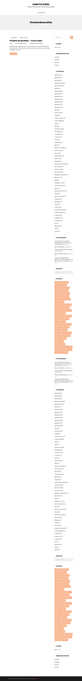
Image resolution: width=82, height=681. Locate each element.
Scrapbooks (57, 215)
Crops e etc (57, 137)
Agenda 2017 (58, 75)
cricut (58, 299)
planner (58, 335)
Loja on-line (41, 12)
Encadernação (14, 37)
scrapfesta (57, 220)
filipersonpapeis (60, 313)
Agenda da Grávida (59, 83)
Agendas (57, 88)
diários (56, 145)
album (65, 282)
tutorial (58, 352)
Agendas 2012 (58, 96)
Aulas (56, 123)
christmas (58, 296)
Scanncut (57, 207)
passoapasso (66, 332)
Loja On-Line (57, 47)
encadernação (60, 310)
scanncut (66, 335)
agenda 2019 (57, 77)
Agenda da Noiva (58, 85)
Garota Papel (41, 4)
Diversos (57, 153)
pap (57, 330)
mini (69, 324)
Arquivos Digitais (58, 121)
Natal (56, 180)
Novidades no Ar (58, 183)
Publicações (57, 199)
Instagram (57, 59)
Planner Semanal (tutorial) (61, 253)
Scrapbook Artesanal (60, 210)
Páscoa (56, 188)
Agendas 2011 (58, 94)
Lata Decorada (58, 166)
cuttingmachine (60, 304)
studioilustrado (59, 349)
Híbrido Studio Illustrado (60, 164)
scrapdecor (57, 218)
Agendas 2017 (58, 104)
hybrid (58, 318)
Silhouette (57, 226)
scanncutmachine (60, 338)
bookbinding (59, 288)
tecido (68, 349)
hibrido (68, 316)
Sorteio (56, 231)
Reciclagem (57, 201)
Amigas (56, 115)
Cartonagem (58, 131)
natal (66, 327)
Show (56, 223)
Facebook (57, 57)
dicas (69, 304)
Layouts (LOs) (58, 169)
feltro (69, 310)
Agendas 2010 (58, 91)
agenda (58, 282)
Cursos (56, 139)
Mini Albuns (57, 177)
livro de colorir (58, 172)
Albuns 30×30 (58, 112)
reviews (56, 204)
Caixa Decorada (58, 129)
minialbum (59, 327)
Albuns (56, 110)
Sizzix (56, 228)
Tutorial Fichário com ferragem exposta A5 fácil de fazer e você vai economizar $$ (63, 243)
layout (57, 321)
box (67, 288)
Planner (56, 193)
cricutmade (66, 299)
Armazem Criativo (59, 118)
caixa (65, 290)
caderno (58, 290)
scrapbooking (59, 344)
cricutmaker (59, 302)
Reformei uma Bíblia (59, 247)
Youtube (56, 65)
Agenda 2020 (58, 80)
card (57, 293)
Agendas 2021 (58, 107)
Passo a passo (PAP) (24, 37)
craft (66, 296)
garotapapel (59, 316)
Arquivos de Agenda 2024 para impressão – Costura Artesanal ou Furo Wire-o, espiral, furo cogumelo (64, 259)
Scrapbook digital (59, 212)
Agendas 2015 (58, 99)
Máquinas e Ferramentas (60, 174)
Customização (58, 142)
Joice (11, 43)
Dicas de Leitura (58, 150)
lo (63, 321)
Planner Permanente (59, 196)
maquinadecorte (60, 324)
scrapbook (59, 341)
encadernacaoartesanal (62, 307)
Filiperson (57, 158)
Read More (13, 53)
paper (58, 332)
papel (64, 330)
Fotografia (57, 161)
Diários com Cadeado (60, 147)
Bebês (56, 126)
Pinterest (57, 62)
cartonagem (65, 293)
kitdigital (65, 318)
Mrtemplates (33, 678)
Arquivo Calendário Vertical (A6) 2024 (63, 249)
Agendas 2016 (58, 102)
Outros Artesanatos (59, 185)
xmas (65, 352)
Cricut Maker (58, 134)
